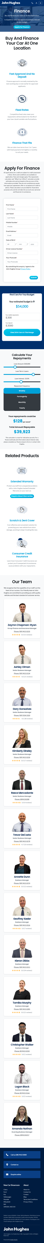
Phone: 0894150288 (22, 799)
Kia (5, 1194)
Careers (26, 1194)
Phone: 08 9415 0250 (22, 1051)
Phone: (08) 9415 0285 (22, 1009)
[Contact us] (36, 3)
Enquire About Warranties (22, 496)
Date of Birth (11, 240)
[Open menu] (40, 3)
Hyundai (6, 1199)
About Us (26, 1189)
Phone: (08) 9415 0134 (22, 673)
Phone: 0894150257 (22, 1135)
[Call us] (32, 3)
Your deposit (9, 323)
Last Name (10, 214)
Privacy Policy (25, 269)
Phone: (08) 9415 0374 (22, 883)
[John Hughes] (11, 3)
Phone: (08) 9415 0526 (22, 925)
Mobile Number (12, 222)
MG (5, 1204)
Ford (5, 1192)
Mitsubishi (7, 1202)
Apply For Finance (22, 27)
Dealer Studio (13, 1239)
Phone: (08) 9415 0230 (22, 757)
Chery (5, 1189)
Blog (25, 1197)
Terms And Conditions (31, 1199)
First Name (10, 205)
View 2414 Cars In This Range (22, 332)
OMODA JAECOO (9, 1207)
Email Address (11, 231)
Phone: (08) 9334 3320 (22, 715)
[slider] (15, 367)
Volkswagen (7, 1197)
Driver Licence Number (14, 249)
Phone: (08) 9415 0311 (22, 967)
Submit (34, 277)
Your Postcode (11, 258)
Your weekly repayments (12, 315)
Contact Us (27, 1192)
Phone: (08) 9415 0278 (22, 841)
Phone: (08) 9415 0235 (22, 631)
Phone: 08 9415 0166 (22, 1093)
